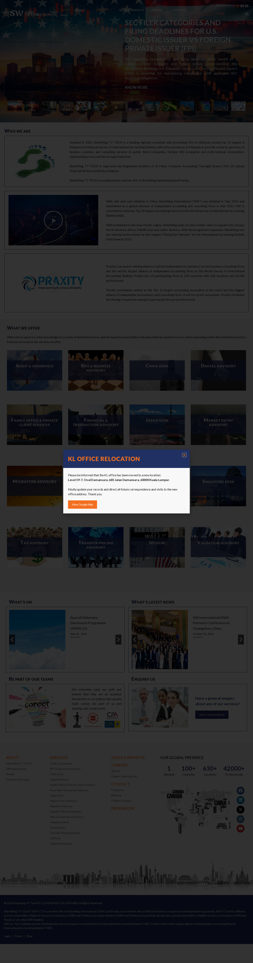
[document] (126, 481)
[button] (184, 455)
